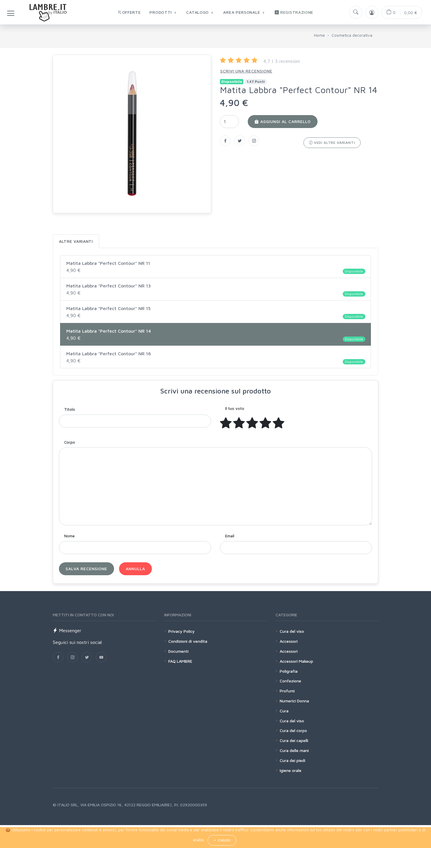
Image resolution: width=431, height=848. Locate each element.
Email (229, 536)
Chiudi (224, 840)
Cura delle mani (294, 750)
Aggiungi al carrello (285, 121)
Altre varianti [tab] (76, 241)
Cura (284, 710)
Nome (69, 536)
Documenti (178, 651)
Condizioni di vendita (187, 641)
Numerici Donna (294, 700)
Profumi (287, 690)
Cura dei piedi (292, 760)
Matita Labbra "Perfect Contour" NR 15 (214, 312)
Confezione (290, 680)
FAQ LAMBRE (180, 661)
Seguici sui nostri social (77, 642)
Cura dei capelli (294, 740)
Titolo (69, 409)
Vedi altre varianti (334, 142)
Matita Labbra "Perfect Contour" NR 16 (214, 357)
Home (319, 35)
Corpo (69, 442)
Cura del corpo (293, 730)
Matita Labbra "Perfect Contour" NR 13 (214, 289)
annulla (135, 568)
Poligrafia (289, 671)
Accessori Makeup (296, 661)
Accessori (289, 641)
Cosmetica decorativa (352, 35)
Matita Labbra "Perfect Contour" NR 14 (214, 334)
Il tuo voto (234, 408)
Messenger (69, 630)
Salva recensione (86, 568)
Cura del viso (292, 631)
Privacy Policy (181, 631)
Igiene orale (290, 770)
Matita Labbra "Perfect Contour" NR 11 (214, 266)
